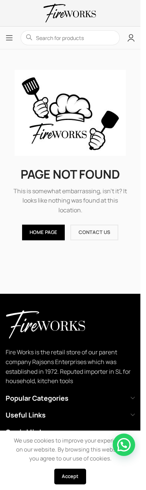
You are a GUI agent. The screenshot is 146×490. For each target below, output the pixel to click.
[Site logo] (70, 12)
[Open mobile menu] (9, 37)
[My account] (131, 37)
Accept (70, 476)
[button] (124, 445)
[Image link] (56, 324)
